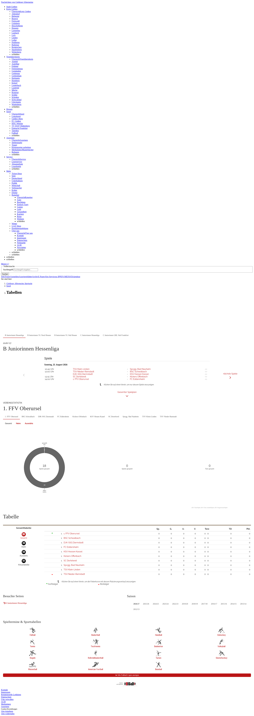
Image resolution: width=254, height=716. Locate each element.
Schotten (15, 97)
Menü (3, 264)
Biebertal (15, 16)
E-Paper (41, 276)
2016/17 (214, 604)
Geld (19, 209)
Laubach (15, 33)
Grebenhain (16, 76)
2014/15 (233, 604)
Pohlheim (16, 42)
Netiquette (21, 243)
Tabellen (15, 131)
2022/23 (175, 604)
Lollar (14, 40)
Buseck (15, 18)
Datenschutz (22, 240)
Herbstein (16, 78)
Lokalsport (16, 116)
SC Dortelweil (79, 376)
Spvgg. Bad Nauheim (140, 369)
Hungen (15, 28)
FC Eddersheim (137, 379)
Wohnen (20, 219)
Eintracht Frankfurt (20, 128)
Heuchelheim (17, 26)
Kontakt (20, 235)
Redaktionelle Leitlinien (11, 694)
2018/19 (195, 604)
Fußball (15, 133)
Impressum (21, 238)
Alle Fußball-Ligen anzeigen (128, 675)
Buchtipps (21, 202)
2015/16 (224, 604)
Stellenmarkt (17, 142)
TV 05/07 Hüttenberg (21, 126)
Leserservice (17, 162)
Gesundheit (21, 212)
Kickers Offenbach (139, 376)
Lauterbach (16, 85)
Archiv (35, 276)
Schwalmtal (16, 100)
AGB (19, 245)
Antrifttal (15, 64)
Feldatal (15, 66)
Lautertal (15, 88)
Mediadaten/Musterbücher (22, 150)
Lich (13, 35)
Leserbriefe (16, 166)
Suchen (5, 274)
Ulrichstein (16, 102)
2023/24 (165, 604)
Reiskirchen (17, 47)
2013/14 (243, 604)
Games (20, 207)
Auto (19, 200)
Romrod (15, 92)
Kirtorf (14, 83)
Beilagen (15, 152)
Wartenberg (16, 104)
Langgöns (16, 30)
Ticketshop (75, 276)
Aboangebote (17, 164)
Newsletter (21, 247)
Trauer (14, 145)
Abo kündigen (7, 711)
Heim (18, 423)
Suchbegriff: (8, 269)
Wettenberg (16, 52)
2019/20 (185, 604)
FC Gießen (16, 121)
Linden (15, 38)
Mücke (14, 90)
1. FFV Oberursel (81, 379)
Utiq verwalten (7, 699)
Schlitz (14, 95)
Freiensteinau (17, 69)
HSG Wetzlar (17, 123)
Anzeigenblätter (25, 276)
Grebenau (16, 73)
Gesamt (8, 423)
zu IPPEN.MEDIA (63, 276)
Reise (19, 216)
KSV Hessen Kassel (139, 374)
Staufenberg (17, 49)
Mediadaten (6, 704)
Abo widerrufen (7, 714)
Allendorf (16, 14)
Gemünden (16, 71)
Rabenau (15, 45)
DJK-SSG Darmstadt (83, 374)
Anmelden (14, 276)
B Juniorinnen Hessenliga (16, 603)
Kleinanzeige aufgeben (21, 147)
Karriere (20, 214)
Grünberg (16, 23)
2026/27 (136, 604)
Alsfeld (15, 61)
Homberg (16, 80)
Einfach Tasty (22, 204)
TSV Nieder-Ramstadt (83, 371)
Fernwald (16, 21)
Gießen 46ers (17, 119)
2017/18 (204, 604)
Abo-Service (50, 276)
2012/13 (136, 609)
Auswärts (29, 423)
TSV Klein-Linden (81, 369)
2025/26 (146, 604)
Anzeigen (5, 706)
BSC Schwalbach (138, 371)
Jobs (3, 276)
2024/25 (156, 604)
